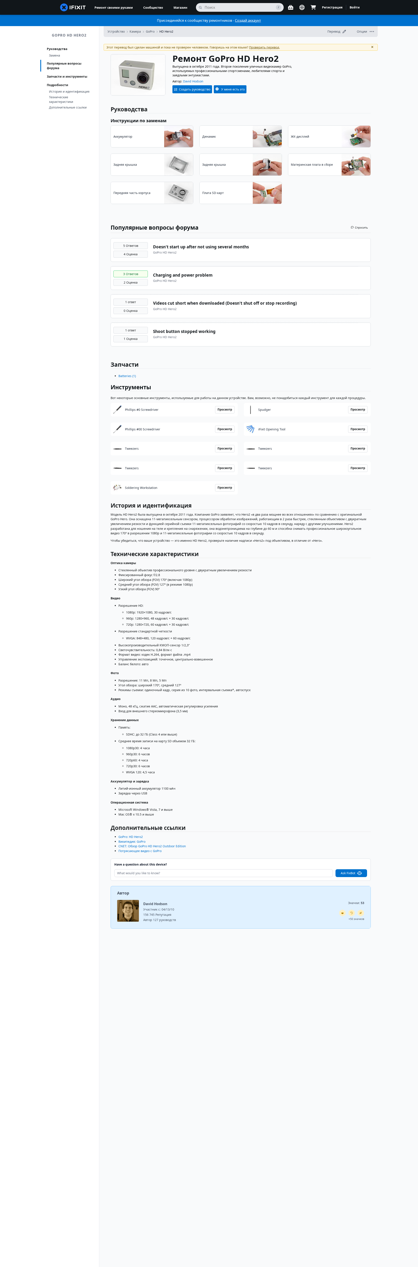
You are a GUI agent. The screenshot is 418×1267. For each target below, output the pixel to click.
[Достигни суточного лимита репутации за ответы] (342, 912)
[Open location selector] (302, 7)
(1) (127, 376)
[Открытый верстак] (290, 7)
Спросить (361, 227)
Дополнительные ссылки (68, 107)
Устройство (116, 31)
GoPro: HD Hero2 (130, 837)
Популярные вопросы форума (64, 65)
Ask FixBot (348, 873)
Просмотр (224, 409)
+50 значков (356, 919)
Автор (123, 893)
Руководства (57, 49)
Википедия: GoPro (131, 841)
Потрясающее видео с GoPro (140, 851)
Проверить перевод (264, 47)
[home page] (73, 7)
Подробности (57, 85)
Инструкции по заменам (139, 121)
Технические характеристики (61, 99)
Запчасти (125, 364)
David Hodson (193, 81)
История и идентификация (69, 91)
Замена (54, 55)
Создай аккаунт (248, 20)
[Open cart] (313, 7)
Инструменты (131, 387)
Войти (355, 7)
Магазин (180, 7)
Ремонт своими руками (113, 7)
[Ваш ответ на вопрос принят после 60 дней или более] (351, 912)
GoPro (150, 31)
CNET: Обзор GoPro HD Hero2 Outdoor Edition (152, 846)
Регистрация (332, 7)
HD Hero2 (166, 31)
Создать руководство (194, 89)
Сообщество (153, 7)
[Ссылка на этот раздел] (108, 506)
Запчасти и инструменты (67, 76)
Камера (135, 31)
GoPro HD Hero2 (69, 35)
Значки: (356, 903)
